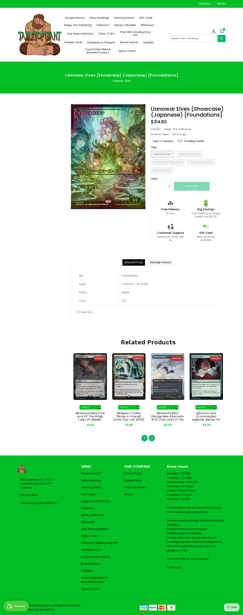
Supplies (87, 570)
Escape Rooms (91, 473)
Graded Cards (91, 550)
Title (154, 147)
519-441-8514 (29, 495)
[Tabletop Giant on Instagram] (26, 3)
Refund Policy (133, 473)
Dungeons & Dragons (95, 557)
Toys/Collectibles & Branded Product (94, 580)
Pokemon (87, 508)
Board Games (90, 564)
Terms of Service (135, 487)
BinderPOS (47, 609)
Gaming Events (91, 487)
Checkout (204, 3)
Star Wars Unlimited (94, 529)
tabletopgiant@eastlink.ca (38, 503)
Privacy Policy (133, 480)
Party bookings (91, 480)
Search (129, 494)
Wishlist (221, 3)
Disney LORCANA (92, 515)
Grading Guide (194, 141)
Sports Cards (90, 589)
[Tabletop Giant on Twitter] (19, 3)
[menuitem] (75, 17)
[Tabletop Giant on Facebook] (12, 3)
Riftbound (88, 522)
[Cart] (222, 31)
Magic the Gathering (95, 501)
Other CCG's (89, 536)
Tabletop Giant (121, 81)
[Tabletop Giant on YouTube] (32, 3)
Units (154, 179)
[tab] (133, 262)
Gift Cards (88, 494)
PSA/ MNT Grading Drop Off (99, 543)
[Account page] (214, 31)
